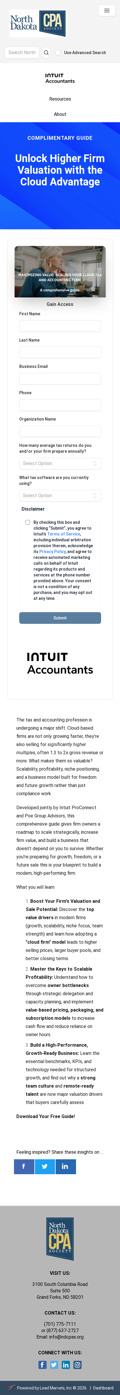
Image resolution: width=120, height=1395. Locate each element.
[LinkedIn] (65, 1365)
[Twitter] (54, 1364)
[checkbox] (58, 52)
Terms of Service (63, 534)
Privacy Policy (52, 551)
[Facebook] (43, 1365)
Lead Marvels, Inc (56, 1388)
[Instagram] (77, 1365)
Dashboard (103, 1388)
